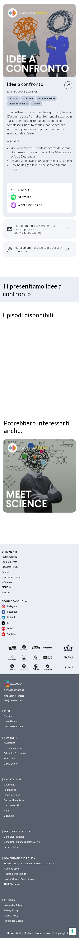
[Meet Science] (39, 476)
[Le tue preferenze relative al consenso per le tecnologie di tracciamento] (72, 931)
